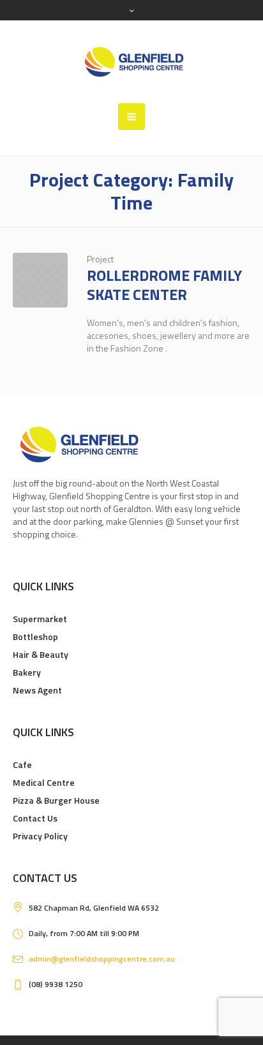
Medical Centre (44, 782)
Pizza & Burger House (56, 800)
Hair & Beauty (40, 654)
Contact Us (35, 818)
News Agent (37, 690)
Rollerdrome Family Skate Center (164, 285)
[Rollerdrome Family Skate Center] (40, 280)
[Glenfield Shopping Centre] (131, 62)
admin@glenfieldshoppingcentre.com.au (102, 959)
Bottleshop (35, 636)
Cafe (22, 764)
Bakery (27, 672)
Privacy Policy (40, 835)
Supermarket (40, 618)
